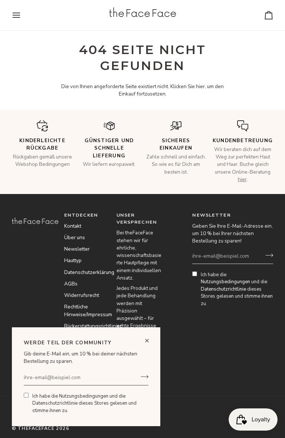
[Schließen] (150, 340)
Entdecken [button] (81, 215)
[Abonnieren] (142, 376)
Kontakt (72, 226)
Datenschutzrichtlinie (55, 403)
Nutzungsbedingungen (83, 396)
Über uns (74, 237)
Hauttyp (73, 260)
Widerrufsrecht (81, 295)
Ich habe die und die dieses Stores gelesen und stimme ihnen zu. (84, 403)
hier (200, 86)
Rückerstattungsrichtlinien (93, 326)
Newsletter (77, 249)
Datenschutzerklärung (89, 272)
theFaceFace (36, 428)
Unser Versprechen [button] (137, 218)
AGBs (71, 283)
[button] (35, 213)
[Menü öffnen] (23, 15)
